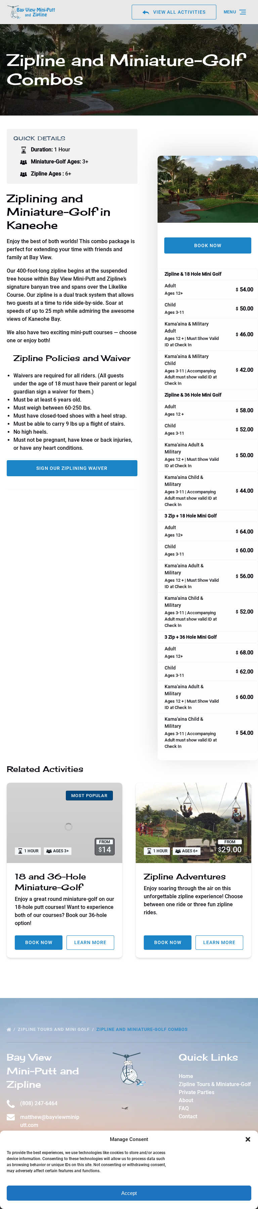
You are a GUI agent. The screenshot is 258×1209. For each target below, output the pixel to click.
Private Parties (196, 1092)
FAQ (184, 1108)
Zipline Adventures (185, 876)
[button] (248, 1139)
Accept (129, 1193)
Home (186, 1076)
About (186, 1100)
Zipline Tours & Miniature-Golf (215, 1084)
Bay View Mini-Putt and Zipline (43, 1070)
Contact (188, 1116)
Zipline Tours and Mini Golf (54, 1029)
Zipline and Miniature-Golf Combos (142, 1029)
